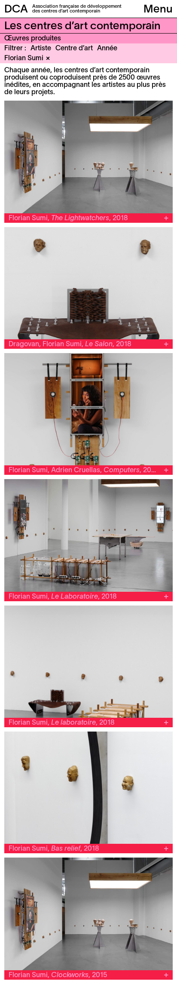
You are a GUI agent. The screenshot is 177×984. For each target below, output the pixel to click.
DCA (16, 10)
